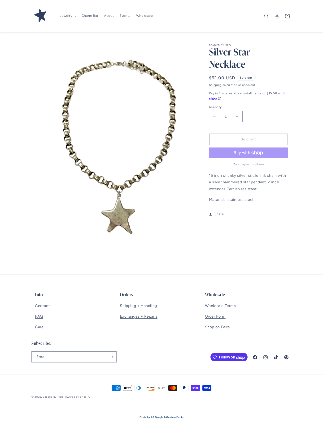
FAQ (39, 316)
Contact (42, 305)
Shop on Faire (217, 327)
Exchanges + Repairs (138, 316)
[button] (68, 16)
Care (39, 327)
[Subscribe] (111, 356)
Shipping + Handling (138, 305)
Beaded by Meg (53, 396)
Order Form (215, 316)
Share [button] (219, 214)
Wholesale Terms (220, 305)
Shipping (215, 85)
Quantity (215, 107)
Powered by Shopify (77, 396)
